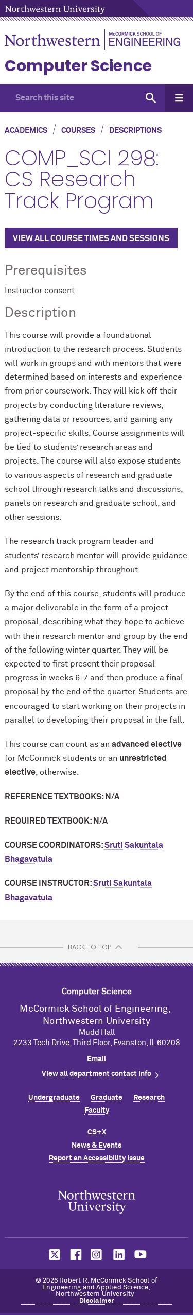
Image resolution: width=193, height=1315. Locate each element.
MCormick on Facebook (74, 1254)
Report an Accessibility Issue (97, 1158)
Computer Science (78, 66)
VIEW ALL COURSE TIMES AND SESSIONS (91, 238)
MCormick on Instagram (96, 1254)
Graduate (106, 1097)
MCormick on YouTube (140, 1254)
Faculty (96, 1110)
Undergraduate (54, 1097)
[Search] (150, 98)
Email (96, 1059)
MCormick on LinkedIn (118, 1254)
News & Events (96, 1145)
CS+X (96, 1132)
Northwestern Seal (97, 1202)
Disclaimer (96, 1300)
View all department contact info (96, 1074)
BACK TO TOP (89, 947)
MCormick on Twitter (52, 1254)
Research (149, 1097)
